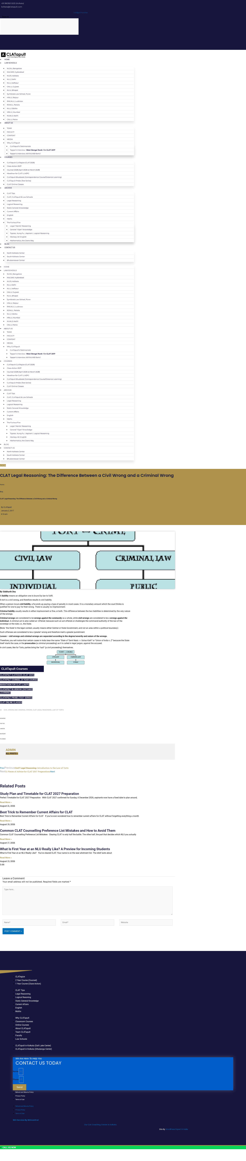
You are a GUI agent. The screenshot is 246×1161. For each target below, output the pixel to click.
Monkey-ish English (18, 237)
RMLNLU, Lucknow (15, 101)
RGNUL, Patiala (13, 105)
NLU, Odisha (12, 108)
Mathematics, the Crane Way (22, 241)
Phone (16, 1079)
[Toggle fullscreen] (12, 1155)
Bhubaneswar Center (16, 260)
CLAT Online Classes (15, 184)
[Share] (20, 1155)
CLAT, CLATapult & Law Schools (20, 197)
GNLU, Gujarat (13, 87)
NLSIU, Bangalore (14, 68)
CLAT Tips (11, 193)
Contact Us (9, 247)
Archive (8, 188)
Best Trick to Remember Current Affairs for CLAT (36, 812)
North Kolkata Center (16, 253)
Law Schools (10, 63)
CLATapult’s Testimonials (20, 146)
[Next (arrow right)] (12, 1159)
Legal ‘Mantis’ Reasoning (20, 226)
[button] (87, 719)
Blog (6, 244)
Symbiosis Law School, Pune (18, 94)
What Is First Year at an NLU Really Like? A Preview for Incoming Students (55, 849)
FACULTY (10, 132)
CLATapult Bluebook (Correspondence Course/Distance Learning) (34, 177)
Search (5, 16)
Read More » (6, 802)
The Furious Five (13, 222)
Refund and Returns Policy (24, 1092)
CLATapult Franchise (81, 13)
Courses (8, 157)
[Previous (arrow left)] (4, 1159)
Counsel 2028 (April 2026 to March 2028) (23, 170)
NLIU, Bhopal (12, 90)
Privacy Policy (20, 1096)
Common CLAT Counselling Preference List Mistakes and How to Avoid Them (57, 830)
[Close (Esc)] (29, 1155)
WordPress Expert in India (177, 1129)
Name (16, 1071)
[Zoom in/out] (4, 1155)
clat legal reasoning (42, 710)
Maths (9, 219)
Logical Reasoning (14, 204)
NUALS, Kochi (12, 116)
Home (7, 59)
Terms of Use (19, 1099)
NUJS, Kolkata (13, 76)
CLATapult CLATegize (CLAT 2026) (21, 163)
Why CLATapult (13, 143)
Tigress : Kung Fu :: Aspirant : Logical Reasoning (29, 233)
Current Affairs (13, 211)
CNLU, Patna (12, 119)
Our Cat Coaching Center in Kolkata (100, 1124)
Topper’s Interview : (32, 150)
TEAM (9, 128)
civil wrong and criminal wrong (18, 710)
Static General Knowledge (18, 208)
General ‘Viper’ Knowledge (21, 229)
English (10, 215)
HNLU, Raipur (12, 97)
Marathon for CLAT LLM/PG (18, 173)
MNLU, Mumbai (13, 112)
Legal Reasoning (14, 201)
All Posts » (12, 753)
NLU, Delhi (11, 79)
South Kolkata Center (16, 257)
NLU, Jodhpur (13, 83)
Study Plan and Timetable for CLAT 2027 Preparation (39, 794)
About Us (8, 123)
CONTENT (11, 135)
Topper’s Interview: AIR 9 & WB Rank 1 (25, 154)
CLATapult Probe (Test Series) (19, 181)
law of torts (58, 710)
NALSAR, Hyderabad (15, 72)
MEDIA (10, 139)
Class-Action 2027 (14, 166)
